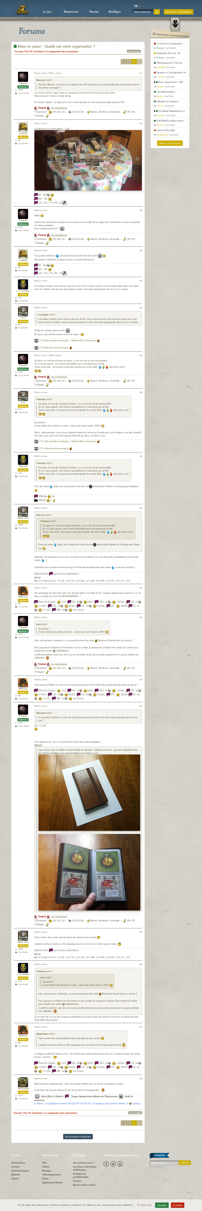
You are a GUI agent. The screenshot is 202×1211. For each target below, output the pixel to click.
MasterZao (23, 1089)
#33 (141, 679)
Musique (46, 1170)
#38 (141, 1078)
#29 (141, 456)
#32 (141, 617)
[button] (137, 6)
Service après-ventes (84, 1184)
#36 (141, 964)
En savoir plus (144, 1204)
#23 (141, 210)
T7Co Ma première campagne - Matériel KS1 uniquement (67, 340)
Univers (15, 1166)
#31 (141, 587)
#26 (141, 307)
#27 (141, 355)
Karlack (23, 466)
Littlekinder (23, 291)
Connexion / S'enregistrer (178, 11)
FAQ (44, 1162)
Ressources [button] (71, 12)
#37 (141, 1026)
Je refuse (177, 1205)
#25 (141, 280)
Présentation (18, 1162)
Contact (77, 1180)
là (69, 95)
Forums (94, 12)
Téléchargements (51, 1174)
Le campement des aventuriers (61, 51)
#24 (141, 250)
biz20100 (23, 133)
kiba (23, 318)
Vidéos (46, 1166)
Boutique (115, 12)
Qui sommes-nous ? (84, 1162)
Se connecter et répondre (78, 1136)
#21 (141, 73)
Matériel (15, 1174)
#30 (141, 508)
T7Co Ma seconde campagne (54, 347)
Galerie (15, 1178)
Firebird (23, 83)
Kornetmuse (23, 518)
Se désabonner (157, 1166)
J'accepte (162, 1205)
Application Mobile (52, 1182)
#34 (141, 706)
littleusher (42, 315)
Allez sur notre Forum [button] (170, 143)
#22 (141, 123)
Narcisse (40, 80)
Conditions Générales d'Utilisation (84, 1168)
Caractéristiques (20, 1170)
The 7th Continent (34, 51)
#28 (141, 392)
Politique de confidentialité (81, 1175)
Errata (45, 1178)
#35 (141, 932)
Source (38, 744)
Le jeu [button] (47, 12)
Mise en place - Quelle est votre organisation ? (56, 46)
